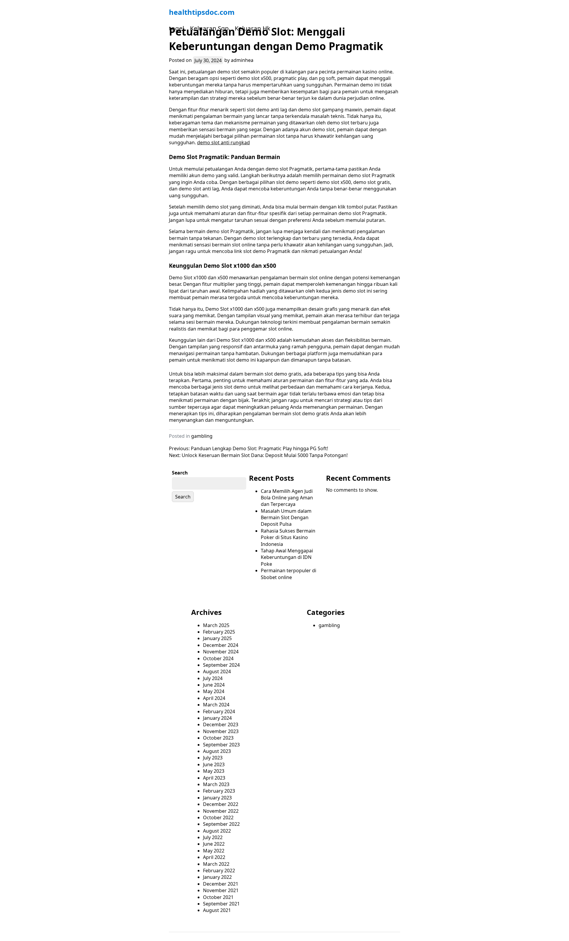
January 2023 (217, 797)
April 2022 (214, 857)
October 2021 (218, 897)
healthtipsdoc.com (202, 12)
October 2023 (218, 738)
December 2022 (220, 804)
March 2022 (216, 864)
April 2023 (214, 778)
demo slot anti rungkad (223, 142)
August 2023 (217, 751)
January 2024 (217, 718)
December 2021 (220, 884)
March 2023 (216, 784)
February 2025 (219, 632)
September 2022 (221, 824)
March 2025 (216, 625)
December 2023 (220, 724)
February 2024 (219, 711)
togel (176, 28)
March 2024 (216, 704)
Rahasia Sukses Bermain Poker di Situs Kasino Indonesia (288, 537)
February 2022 (219, 870)
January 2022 (217, 877)
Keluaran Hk (252, 28)
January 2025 (217, 638)
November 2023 (221, 731)
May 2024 (213, 691)
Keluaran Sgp (209, 28)
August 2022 (217, 831)
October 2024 (218, 658)
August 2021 (217, 910)
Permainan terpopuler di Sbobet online (288, 573)
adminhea (242, 60)
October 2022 (218, 817)
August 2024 (217, 671)
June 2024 (214, 685)
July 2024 (213, 678)
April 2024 (214, 698)
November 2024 (221, 651)
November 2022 (221, 811)
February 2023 (219, 791)
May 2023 (213, 771)
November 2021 (221, 890)
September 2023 (221, 744)
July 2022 (213, 837)
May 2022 (213, 850)
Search (180, 472)
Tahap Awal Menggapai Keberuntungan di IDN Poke (287, 557)
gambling (201, 436)
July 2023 (213, 757)
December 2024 (220, 645)
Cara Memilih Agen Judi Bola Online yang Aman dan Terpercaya (287, 498)
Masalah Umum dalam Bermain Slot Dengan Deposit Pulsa (286, 518)
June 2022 (214, 844)
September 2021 (221, 903)
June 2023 (214, 764)
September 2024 (221, 665)
